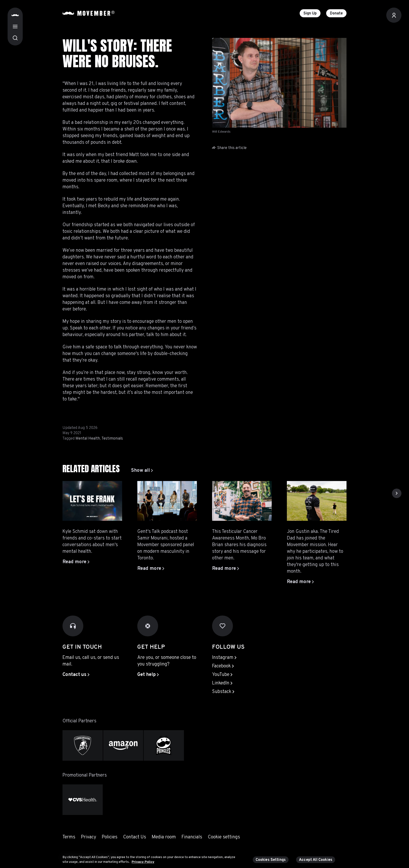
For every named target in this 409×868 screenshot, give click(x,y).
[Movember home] (88, 13)
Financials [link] (192, 837)
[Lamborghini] (82, 745)
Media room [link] (164, 837)
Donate (336, 13)
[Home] (15, 15)
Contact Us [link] (134, 837)
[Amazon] (123, 745)
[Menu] (15, 26)
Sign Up (310, 13)
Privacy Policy (143, 862)
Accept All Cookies (315, 860)
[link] (142, 470)
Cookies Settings (271, 860)
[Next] (396, 493)
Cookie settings (224, 837)
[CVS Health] (82, 799)
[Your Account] (394, 15)
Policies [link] (109, 837)
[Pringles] (164, 745)
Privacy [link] (88, 837)
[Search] (15, 38)
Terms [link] (68, 837)
